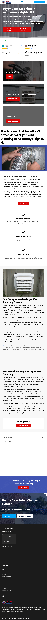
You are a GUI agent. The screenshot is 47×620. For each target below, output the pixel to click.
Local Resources (8, 437)
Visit (9, 76)
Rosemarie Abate (32, 45)
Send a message (13, 121)
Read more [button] (27, 55)
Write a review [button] (41, 40)
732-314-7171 (29, 25)
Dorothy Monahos (9, 45)
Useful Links (7, 441)
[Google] (3, 596)
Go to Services (12, 99)
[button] (22, 2)
